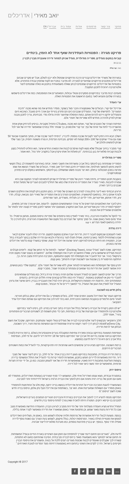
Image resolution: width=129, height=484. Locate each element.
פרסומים (91, 26)
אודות (79, 26)
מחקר (118, 26)
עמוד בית (66, 26)
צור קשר (105, 26)
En (45, 26)
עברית (52, 26)
